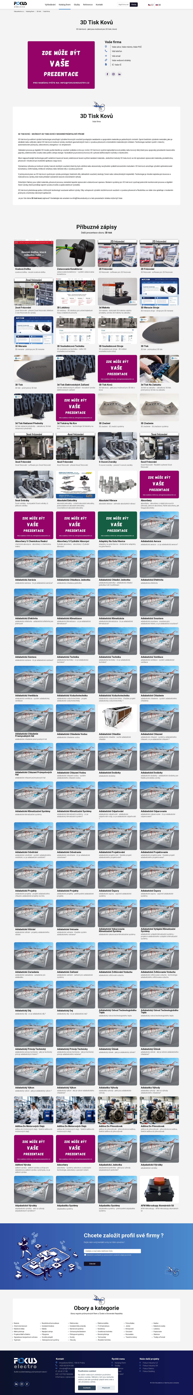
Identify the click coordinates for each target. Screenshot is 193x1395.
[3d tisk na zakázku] (159, 369)
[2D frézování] (117, 253)
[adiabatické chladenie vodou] (75, 718)
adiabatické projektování (112, 852)
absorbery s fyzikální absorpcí (73, 541)
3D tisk (39, 11)
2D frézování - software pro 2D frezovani (115, 272)
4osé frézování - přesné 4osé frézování (72, 465)
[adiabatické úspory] (117, 875)
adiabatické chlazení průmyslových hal (33, 773)
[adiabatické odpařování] (117, 795)
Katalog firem (65, 4)
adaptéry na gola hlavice (112, 541)
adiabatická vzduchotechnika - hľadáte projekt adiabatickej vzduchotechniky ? (117, 699)
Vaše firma (46, 11)
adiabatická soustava (152, 618)
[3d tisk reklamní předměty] (33, 407)
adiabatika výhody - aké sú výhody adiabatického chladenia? (154, 1092)
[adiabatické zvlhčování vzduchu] (117, 956)
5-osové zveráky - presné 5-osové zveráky (116, 465)
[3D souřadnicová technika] (75, 330)
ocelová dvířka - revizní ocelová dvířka (30, 272)
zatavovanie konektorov (69, 269)
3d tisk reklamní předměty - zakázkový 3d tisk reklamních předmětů (33, 427)
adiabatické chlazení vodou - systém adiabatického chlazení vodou (71, 777)
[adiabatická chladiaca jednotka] (75, 564)
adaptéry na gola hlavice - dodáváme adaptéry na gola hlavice (117, 545)
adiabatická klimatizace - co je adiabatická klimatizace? (74, 622)
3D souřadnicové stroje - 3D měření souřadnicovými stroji (112, 350)
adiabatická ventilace (152, 657)
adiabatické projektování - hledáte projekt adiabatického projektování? (115, 856)
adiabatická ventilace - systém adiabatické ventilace (157, 661)
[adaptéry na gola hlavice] (117, 525)
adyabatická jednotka (110, 1165)
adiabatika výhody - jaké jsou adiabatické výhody (115, 1092)
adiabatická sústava (25, 657)
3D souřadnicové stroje (111, 346)
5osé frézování (149, 462)
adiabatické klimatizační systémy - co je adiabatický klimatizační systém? (72, 815)
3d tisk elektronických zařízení (73, 385)
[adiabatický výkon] (33, 1072)
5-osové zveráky (108, 462)
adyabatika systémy (67, 1205)
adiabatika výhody (108, 1088)
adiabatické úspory (109, 891)
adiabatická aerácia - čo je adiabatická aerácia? (34, 583)
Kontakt (99, 4)
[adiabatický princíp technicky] (75, 1033)
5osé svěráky (22, 500)
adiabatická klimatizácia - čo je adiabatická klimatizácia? (116, 622)
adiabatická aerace (151, 541)
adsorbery (62, 1165)
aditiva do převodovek (111, 1126)
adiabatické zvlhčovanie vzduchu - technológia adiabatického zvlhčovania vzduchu (159, 976)
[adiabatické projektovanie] (159, 836)
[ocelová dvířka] (33, 253)
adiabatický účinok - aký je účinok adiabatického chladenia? (159, 1053)
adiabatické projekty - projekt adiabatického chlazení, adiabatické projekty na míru (32, 895)
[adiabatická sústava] (33, 641)
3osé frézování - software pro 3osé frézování (33, 465)
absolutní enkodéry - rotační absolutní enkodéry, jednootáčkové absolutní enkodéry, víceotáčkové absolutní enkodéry (75, 505)
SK (159, 5)
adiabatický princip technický (30, 1049)
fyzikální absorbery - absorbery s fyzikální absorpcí (73, 545)
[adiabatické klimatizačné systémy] (33, 795)
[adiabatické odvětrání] (33, 836)
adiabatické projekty (26, 891)
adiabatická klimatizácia (111, 618)
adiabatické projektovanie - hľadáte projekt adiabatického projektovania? (158, 856)
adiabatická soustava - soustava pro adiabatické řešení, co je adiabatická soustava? (159, 622)
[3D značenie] (159, 407)
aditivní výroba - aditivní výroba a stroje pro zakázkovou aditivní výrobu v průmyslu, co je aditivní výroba (32, 1170)
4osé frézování (65, 462)
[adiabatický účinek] (117, 1033)
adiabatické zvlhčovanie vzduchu (158, 972)
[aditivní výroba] (33, 1149)
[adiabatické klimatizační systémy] (75, 795)
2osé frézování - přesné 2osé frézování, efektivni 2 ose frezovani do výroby (34, 311)
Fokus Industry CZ (150, 1363)
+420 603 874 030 (66, 1366)
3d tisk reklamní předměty (29, 423)
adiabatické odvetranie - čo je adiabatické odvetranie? (73, 856)
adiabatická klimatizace (69, 618)
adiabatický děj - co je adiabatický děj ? (30, 1014)
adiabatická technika (68, 657)
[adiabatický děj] (33, 994)
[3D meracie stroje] (159, 291)
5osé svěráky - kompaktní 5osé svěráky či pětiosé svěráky (31, 504)
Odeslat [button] (92, 1264)
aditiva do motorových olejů (29, 1126)
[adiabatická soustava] (159, 602)
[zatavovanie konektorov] (75, 253)
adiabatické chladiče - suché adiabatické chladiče (115, 738)
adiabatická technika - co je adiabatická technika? (72, 661)
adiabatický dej (65, 1010)
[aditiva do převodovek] (117, 1110)
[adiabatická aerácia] (33, 564)
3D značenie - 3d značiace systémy (154, 426)
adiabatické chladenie (152, 695)
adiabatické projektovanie (154, 852)
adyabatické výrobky (152, 1165)
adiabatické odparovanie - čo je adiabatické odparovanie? (158, 815)
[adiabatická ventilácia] (33, 679)
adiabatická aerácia (25, 580)
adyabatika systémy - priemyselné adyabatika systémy (117, 1209)
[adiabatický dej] (75, 994)
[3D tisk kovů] (61, 65)
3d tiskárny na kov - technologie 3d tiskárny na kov (75, 427)
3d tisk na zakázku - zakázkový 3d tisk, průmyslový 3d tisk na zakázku (156, 389)
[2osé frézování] (33, 291)
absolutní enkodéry (67, 500)
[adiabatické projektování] (117, 836)
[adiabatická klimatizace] (75, 602)
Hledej (133, 4)
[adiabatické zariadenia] (33, 956)
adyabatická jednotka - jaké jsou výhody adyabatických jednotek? (114, 1169)
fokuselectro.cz (19, 11)
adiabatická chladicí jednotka (114, 580)
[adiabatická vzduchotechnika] (75, 679)
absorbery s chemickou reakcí (31, 541)
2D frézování (105, 269)
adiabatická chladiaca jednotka (73, 580)
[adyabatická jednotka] (117, 1149)
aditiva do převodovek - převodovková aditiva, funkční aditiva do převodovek (117, 1130)
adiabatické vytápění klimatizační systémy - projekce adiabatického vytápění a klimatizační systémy (159, 936)
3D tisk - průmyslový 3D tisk (151, 349)
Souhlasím (87, 1388)
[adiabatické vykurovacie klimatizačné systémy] (117, 913)
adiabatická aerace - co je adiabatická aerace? (159, 544)
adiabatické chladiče (110, 734)
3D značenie (147, 423)
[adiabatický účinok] (159, 1033)
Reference (88, 4)
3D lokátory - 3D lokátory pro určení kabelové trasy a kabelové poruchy (74, 311)
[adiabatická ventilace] (159, 641)
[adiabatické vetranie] (75, 913)
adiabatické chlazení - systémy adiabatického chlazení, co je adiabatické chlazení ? (159, 738)
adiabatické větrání (25, 929)
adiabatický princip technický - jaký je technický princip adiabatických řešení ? (33, 1053)
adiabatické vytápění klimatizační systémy (158, 930)
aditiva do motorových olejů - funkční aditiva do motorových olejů (33, 1130)
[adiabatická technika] (75, 641)
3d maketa (104, 307)
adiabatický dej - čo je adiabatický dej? (72, 1014)
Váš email (116, 56)
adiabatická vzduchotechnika (72, 695)
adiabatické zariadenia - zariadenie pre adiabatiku (30, 976)
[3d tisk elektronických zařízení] (75, 369)
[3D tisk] (159, 330)
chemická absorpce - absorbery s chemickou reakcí (33, 545)
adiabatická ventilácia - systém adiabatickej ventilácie (32, 699)
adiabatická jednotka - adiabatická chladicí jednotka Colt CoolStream (115, 584)
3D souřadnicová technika (70, 346)
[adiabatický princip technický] (33, 1033)
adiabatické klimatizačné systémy (32, 811)
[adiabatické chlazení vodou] (75, 757)
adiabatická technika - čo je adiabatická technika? (114, 661)
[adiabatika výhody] (117, 1072)
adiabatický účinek (108, 1049)
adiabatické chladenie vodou (72, 734)
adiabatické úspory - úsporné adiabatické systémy (115, 895)
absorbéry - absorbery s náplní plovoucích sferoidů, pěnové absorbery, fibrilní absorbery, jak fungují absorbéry (160, 505)
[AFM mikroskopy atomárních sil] (159, 1189)
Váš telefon (117, 51)
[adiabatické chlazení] (159, 718)
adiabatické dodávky (110, 773)
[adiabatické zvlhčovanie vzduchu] (159, 956)
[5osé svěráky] (33, 484)
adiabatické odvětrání (26, 852)
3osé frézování (23, 462)
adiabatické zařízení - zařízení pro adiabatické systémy (75, 976)
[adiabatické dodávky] (117, 757)
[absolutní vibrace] (117, 484)
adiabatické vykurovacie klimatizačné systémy (111, 930)
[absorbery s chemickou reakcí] (33, 525)
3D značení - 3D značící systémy (111, 426)
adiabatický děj (23, 1010)
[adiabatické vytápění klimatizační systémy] (159, 913)
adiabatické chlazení (151, 734)
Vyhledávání (50, 4)
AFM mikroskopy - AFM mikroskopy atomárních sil (159, 1209)
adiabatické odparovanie (154, 811)
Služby (77, 4)
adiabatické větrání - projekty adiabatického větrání (32, 933)
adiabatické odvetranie (69, 852)
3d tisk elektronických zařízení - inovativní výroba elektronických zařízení (76, 389)
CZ (152, 5)
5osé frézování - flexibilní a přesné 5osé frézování (156, 466)
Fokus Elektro (148, 1368)
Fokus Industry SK (150, 1366)
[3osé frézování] (33, 446)
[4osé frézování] (75, 446)
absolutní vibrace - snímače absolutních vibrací (117, 504)
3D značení (104, 423)
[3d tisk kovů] (20, 4)
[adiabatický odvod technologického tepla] (117, 994)
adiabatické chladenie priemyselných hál (26, 735)
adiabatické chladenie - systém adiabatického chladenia (159, 699)
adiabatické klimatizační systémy (74, 811)
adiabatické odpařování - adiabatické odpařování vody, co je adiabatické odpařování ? (117, 816)
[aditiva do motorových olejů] (33, 1110)
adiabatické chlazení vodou (71, 773)
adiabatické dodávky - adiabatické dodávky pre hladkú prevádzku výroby (159, 777)
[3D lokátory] (75, 291)
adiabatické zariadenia (27, 972)
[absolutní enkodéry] (75, 484)
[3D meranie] (33, 330)
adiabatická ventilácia (26, 695)
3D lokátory (63, 307)
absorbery (146, 500)
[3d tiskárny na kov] (75, 407)
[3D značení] (117, 407)
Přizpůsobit (106, 1388)
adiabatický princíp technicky (72, 1049)
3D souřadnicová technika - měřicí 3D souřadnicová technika (71, 350)
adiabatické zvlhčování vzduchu (115, 972)
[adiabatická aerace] (159, 525)
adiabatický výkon (24, 1088)
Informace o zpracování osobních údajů (71, 1377)
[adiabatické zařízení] (75, 956)
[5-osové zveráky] (117, 446)
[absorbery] (159, 484)
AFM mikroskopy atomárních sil (157, 1205)
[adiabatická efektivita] (159, 564)
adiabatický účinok (150, 1049)
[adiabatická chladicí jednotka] (117, 564)
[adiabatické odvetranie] (75, 836)
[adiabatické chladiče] (117, 718)
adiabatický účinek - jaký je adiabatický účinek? (117, 1052)
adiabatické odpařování (111, 811)
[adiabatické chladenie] (159, 679)
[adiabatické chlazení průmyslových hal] (33, 757)
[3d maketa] (117, 291)
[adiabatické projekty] (33, 875)
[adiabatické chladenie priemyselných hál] (33, 718)
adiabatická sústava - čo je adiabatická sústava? (34, 660)
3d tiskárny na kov (67, 423)
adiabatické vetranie (67, 929)
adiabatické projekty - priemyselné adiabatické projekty (75, 895)
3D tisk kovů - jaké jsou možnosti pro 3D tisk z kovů (117, 389)
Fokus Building (149, 1371)
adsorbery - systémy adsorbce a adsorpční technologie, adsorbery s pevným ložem (74, 1169)
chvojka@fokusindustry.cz (70, 1368)
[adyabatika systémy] (75, 1189)
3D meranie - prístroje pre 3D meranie (29, 349)
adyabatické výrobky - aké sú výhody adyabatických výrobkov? (29, 1209)
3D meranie (21, 346)
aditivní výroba (23, 1165)
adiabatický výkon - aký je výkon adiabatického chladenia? (75, 1092)
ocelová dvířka (23, 269)
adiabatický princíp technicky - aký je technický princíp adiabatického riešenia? (75, 1053)
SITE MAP (119, 1374)
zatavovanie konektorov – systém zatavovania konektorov (75, 273)
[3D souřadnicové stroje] (117, 330)
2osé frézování (23, 307)
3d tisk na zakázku (151, 385)
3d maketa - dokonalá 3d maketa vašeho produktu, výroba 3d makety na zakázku (115, 311)
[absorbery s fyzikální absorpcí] (75, 525)
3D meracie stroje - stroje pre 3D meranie (157, 311)
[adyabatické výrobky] (159, 1149)
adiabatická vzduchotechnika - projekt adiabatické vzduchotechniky (72, 699)
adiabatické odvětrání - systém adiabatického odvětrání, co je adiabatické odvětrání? (33, 856)
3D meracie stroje (150, 307)
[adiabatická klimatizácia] (117, 602)
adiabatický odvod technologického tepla (117, 1011)
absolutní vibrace (108, 500)
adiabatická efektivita (152, 580)
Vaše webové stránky (121, 60)
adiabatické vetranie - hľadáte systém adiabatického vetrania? (72, 933)
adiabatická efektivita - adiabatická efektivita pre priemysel (34, 622)
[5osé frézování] (159, 446)
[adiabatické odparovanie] (159, 795)
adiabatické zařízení (67, 972)
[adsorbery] (75, 1149)
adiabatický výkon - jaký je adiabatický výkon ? (33, 1091)
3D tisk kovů (105, 385)
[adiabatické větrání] (33, 913)
